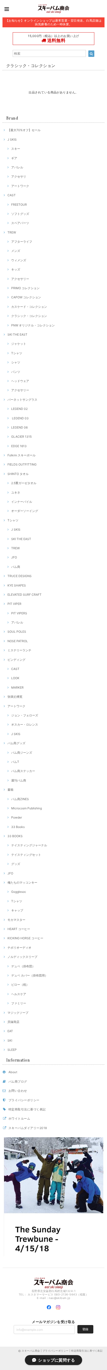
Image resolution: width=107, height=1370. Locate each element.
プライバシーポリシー (24, 1100)
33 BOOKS (15, 836)
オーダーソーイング (24, 511)
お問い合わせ (17, 1091)
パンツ (15, 372)
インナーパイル (21, 502)
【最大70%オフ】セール (24, 130)
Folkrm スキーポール (21, 455)
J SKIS (12, 139)
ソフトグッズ (20, 214)
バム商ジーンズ (21, 752)
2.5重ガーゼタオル (23, 483)
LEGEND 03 (20, 418)
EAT (10, 1031)
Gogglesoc (18, 892)
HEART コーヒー (18, 929)
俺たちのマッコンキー (22, 882)
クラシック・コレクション (29, 316)
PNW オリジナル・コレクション (33, 325)
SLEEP (12, 1050)
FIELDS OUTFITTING (22, 464)
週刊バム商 (18, 780)
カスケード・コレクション (29, 307)
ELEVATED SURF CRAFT (24, 594)
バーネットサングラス (22, 399)
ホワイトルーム (19, 1118)
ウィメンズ (18, 260)
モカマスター (16, 920)
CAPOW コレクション (26, 297)
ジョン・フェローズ (24, 715)
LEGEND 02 (19, 409)
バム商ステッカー (23, 771)
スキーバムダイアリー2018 (27, 1128)
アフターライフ (21, 241)
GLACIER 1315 (21, 436)
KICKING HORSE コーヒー (25, 938)
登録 (85, 1329)
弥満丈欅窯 (14, 697)
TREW (11, 232)
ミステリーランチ (19, 650)
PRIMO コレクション (25, 288)
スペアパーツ (20, 223)
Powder (16, 817)
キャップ (17, 910)
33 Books (18, 827)
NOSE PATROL (17, 641)
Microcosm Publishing (26, 808)
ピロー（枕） (20, 984)
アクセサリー (20, 279)
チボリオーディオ (19, 947)
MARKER (17, 687)
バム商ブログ (17, 1081)
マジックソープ (17, 1013)
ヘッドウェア (20, 381)
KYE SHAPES (16, 585)
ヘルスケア (18, 994)
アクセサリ (18, 176)
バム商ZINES (20, 799)
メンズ (15, 251)
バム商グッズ (16, 743)
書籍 (10, 789)
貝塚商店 (13, 1022)
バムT (15, 762)
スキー (15, 149)
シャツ (15, 362)
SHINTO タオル (18, 474)
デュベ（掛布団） (23, 966)
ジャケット (18, 344)
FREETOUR (19, 204)
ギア (14, 158)
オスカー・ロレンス (24, 724)
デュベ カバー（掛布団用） (29, 975)
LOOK (15, 678)
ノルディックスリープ (22, 957)
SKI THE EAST (17, 334)
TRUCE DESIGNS (19, 576)
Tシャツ (16, 353)
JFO (14, 557)
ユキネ (15, 492)
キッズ (15, 269)
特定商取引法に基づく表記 (27, 1109)
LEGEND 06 (19, 427)
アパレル (17, 167)
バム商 (15, 567)
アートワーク (20, 186)
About (12, 1072)
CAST (11, 195)
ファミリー (18, 1003)
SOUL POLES (16, 631)
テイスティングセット (26, 855)
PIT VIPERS (19, 613)
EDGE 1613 (19, 446)
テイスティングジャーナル (29, 845)
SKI (9, 1040)
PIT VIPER (14, 604)
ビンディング (16, 660)
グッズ (15, 864)
